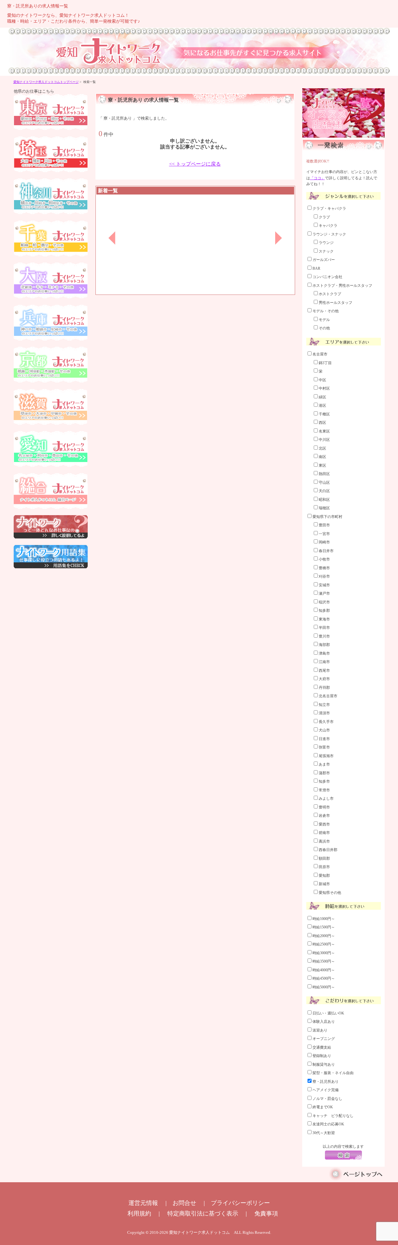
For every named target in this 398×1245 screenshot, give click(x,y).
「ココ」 (317, 178)
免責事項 (266, 1213)
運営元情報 (143, 1203)
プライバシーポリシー (240, 1203)
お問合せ (184, 1203)
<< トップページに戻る (195, 164)
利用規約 (139, 1213)
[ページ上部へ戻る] (357, 1179)
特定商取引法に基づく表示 (202, 1213)
